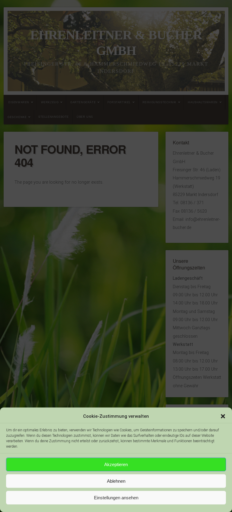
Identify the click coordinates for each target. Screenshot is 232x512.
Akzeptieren (116, 464)
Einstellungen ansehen (116, 497)
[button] (223, 416)
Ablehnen (116, 481)
